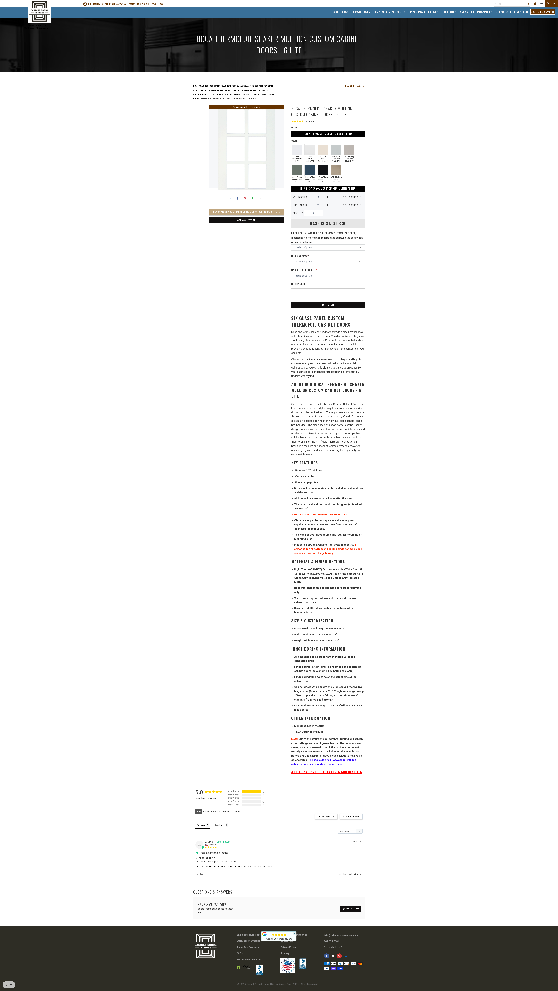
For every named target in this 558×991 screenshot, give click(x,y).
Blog (472, 12)
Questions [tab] (219, 825)
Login (540, 3)
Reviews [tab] (201, 825)
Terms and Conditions (249, 959)
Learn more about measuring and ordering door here (246, 212)
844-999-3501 (331, 941)
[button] (356, 874)
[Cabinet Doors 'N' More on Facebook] (326, 955)
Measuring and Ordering (423, 12)
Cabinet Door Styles (210, 86)
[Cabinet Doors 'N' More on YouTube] (333, 955)
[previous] (213, 149)
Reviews (463, 12)
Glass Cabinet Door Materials (208, 90)
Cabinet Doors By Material (235, 86)
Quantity (298, 213)
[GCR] (264, 934)
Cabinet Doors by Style (261, 86)
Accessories (399, 12)
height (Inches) (301, 205)
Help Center (448, 12)
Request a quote (519, 12)
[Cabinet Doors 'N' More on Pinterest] (339, 955)
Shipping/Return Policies (250, 934)
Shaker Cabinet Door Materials (240, 90)
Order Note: (298, 284)
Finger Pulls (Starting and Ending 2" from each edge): (324, 233)
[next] (280, 149)
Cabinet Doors (341, 12)
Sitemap (284, 953)
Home (195, 86)
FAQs (240, 953)
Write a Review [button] (353, 816)
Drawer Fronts (361, 12)
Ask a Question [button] (327, 816)
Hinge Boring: (300, 255)
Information (484, 12)
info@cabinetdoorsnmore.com (341, 935)
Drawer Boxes (382, 12)
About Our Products (248, 947)
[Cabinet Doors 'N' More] (39, 11)
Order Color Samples (543, 12)
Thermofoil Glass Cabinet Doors (231, 94)
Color (294, 128)
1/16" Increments (352, 197)
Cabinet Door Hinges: (304, 270)
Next (359, 86)
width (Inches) (301, 197)
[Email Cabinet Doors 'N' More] (352, 955)
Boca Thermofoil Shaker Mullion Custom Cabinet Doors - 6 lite (223, 866)
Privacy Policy (288, 947)
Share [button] (201, 874)
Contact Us (502, 12)
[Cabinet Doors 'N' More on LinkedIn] (345, 955)
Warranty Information (248, 941)
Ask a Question (246, 220)
